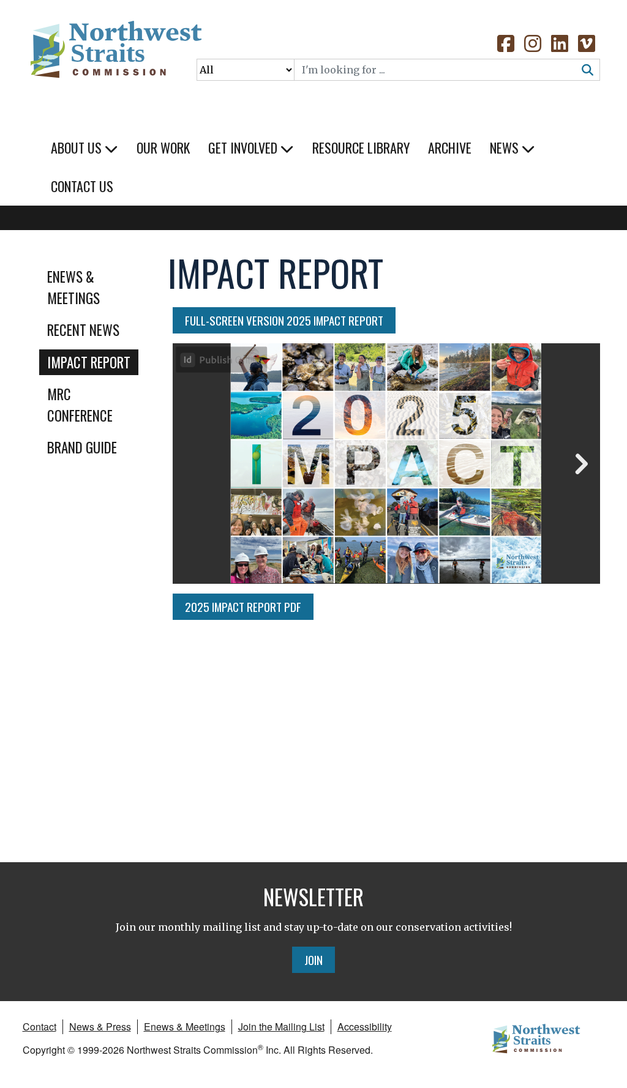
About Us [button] (78, 147)
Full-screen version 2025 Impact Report (290, 320)
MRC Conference (80, 405)
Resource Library (361, 147)
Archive (449, 147)
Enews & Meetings (73, 287)
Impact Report (88, 362)
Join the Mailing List (281, 1026)
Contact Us (82, 186)
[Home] (115, 55)
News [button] (506, 147)
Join (313, 959)
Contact (39, 1026)
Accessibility (364, 1026)
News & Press (100, 1026)
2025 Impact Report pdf (243, 606)
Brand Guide (82, 447)
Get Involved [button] (244, 147)
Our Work (163, 147)
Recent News (83, 329)
